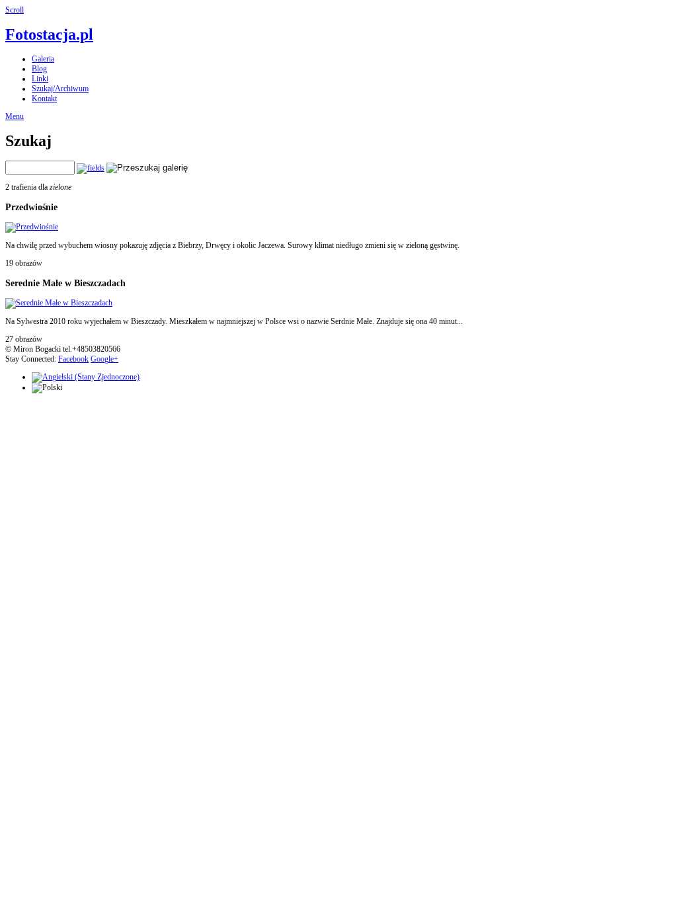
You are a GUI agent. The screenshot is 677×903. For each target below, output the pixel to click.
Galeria (43, 58)
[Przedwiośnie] (31, 226)
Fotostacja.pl (49, 34)
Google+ (104, 359)
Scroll (14, 10)
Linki (40, 78)
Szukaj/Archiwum (60, 88)
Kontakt (44, 98)
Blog (39, 68)
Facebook (73, 359)
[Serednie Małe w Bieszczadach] (58, 302)
